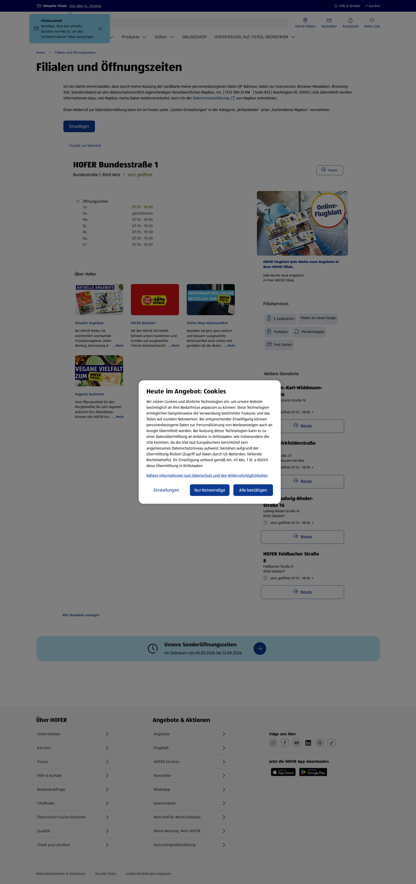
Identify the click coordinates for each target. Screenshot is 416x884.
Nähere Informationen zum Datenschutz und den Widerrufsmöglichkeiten (207, 475)
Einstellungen (166, 490)
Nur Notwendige (209, 490)
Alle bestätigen (253, 490)
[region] (210, 442)
